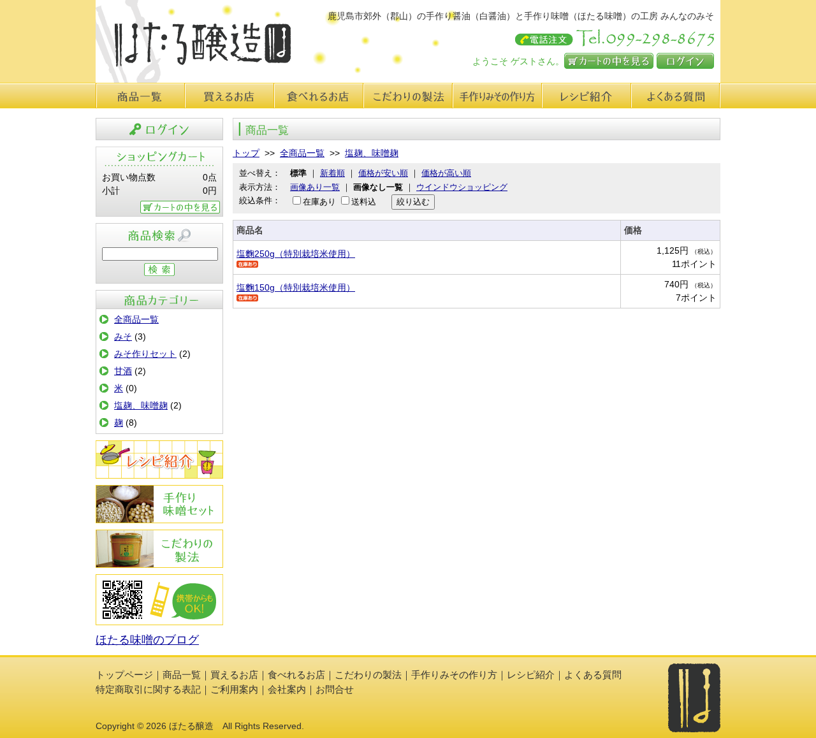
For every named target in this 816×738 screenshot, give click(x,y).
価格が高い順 (446, 173)
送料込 (363, 201)
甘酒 (123, 371)
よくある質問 (675, 95)
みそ (123, 336)
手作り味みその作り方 (497, 95)
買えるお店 (229, 95)
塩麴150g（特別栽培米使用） (296, 287)
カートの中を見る (608, 61)
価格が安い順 (383, 173)
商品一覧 (140, 95)
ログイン (685, 61)
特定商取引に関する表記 (148, 689)
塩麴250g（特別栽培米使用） (296, 254)
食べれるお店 (318, 95)
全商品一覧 (136, 319)
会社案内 (287, 689)
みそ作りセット (145, 354)
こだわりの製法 (408, 95)
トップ (246, 153)
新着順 (332, 173)
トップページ (124, 674)
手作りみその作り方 (159, 504)
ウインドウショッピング (461, 187)
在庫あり (319, 201)
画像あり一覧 (315, 187)
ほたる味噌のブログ (147, 639)
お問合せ (335, 689)
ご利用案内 (234, 689)
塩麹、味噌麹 (141, 405)
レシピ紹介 (586, 95)
